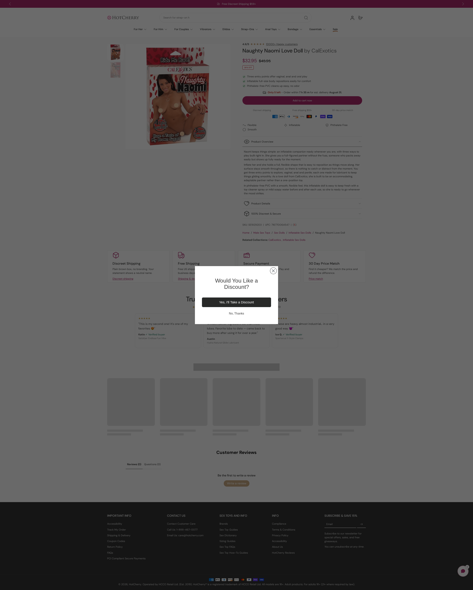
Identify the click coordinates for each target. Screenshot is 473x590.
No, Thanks (236, 313)
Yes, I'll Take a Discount (236, 302)
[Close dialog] (273, 271)
